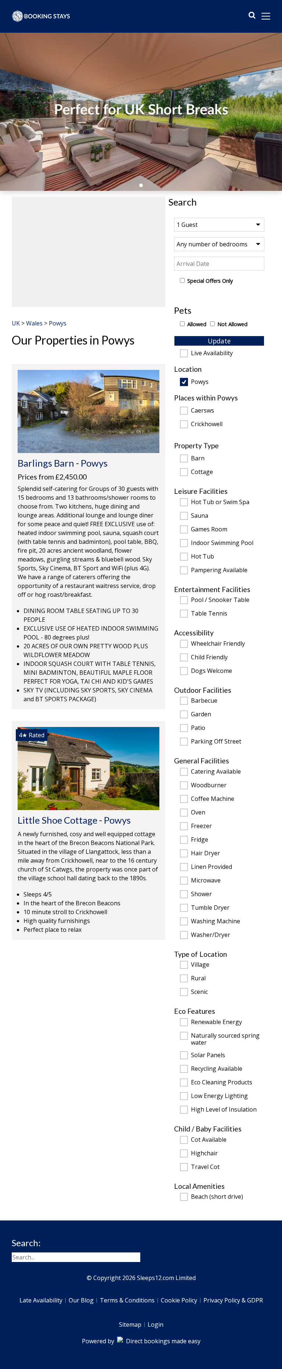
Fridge (199, 840)
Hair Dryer (205, 853)
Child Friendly (209, 657)
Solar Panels (208, 1055)
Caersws (202, 410)
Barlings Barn (46, 462)
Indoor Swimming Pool (222, 543)
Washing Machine (215, 921)
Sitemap (130, 1324)
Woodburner (209, 785)
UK (16, 323)
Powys (200, 382)
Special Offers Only (210, 280)
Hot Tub (202, 556)
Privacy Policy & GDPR (233, 1300)
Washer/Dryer (210, 935)
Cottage (202, 472)
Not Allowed (232, 324)
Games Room (209, 529)
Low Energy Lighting (219, 1096)
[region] (88, 252)
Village (200, 965)
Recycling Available (216, 1069)
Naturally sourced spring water (225, 1039)
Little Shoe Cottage (57, 820)
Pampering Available (219, 570)
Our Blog (81, 1300)
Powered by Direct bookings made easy (141, 1341)
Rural (198, 978)
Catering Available (216, 772)
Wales (34, 323)
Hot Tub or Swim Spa (220, 502)
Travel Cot (205, 1167)
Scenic (199, 992)
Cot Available (209, 1140)
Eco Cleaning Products (221, 1082)
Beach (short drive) (217, 1197)
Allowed (196, 324)
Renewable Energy (216, 1022)
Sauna (199, 516)
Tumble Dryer (210, 908)
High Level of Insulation (224, 1109)
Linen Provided (211, 867)
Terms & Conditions (127, 1300)
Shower (201, 894)
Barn (198, 458)
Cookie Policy (179, 1300)
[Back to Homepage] (41, 16)
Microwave (206, 880)
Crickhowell (207, 424)
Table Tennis (209, 613)
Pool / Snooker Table (220, 600)
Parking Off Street (216, 741)
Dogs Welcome (211, 671)
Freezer (201, 826)
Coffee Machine (212, 799)
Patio (198, 728)
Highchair (204, 1153)
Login (155, 1324)
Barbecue (204, 701)
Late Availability (40, 1300)
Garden (201, 714)
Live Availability (212, 353)
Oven (198, 812)
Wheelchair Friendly (218, 644)
